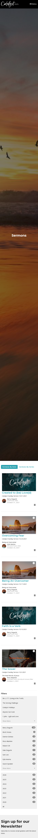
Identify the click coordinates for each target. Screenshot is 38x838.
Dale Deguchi (19, 750)
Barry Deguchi (19, 727)
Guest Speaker (19, 764)
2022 (19, 793)
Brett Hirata (19, 732)
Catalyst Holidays (9, 707)
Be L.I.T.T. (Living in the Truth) (13, 698)
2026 (19, 775)
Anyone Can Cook (9, 712)
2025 (19, 779)
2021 (19, 797)
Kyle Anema (19, 759)
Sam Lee (19, 755)
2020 (19, 802)
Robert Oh (19, 746)
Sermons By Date (9, 467)
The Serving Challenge (10, 703)
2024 (19, 784)
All (3, 807)
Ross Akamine (19, 741)
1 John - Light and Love (11, 716)
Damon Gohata (19, 736)
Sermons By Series (26, 467)
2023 (19, 788)
